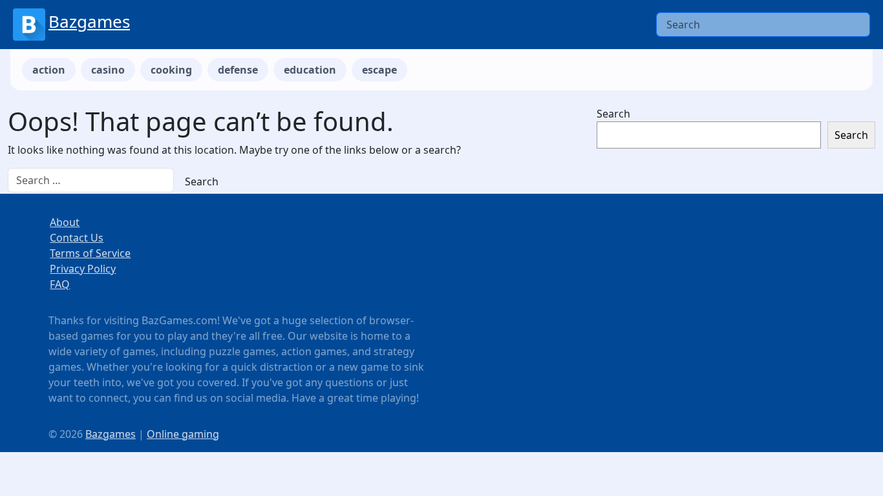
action (48, 70)
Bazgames (89, 21)
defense (238, 70)
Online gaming (183, 434)
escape (379, 70)
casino (108, 70)
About (65, 222)
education (310, 70)
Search (613, 114)
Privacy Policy (83, 269)
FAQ (60, 284)
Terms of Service (90, 253)
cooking (171, 70)
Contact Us (76, 238)
